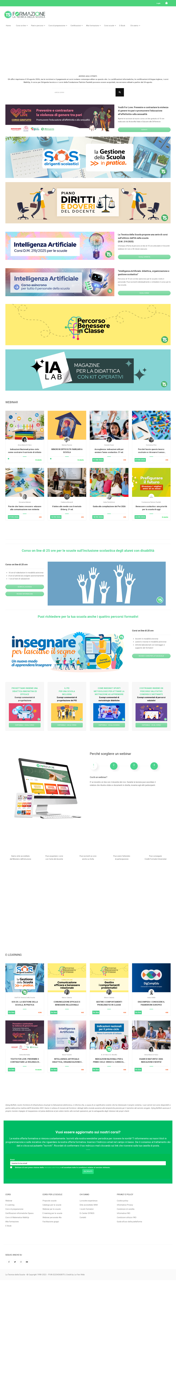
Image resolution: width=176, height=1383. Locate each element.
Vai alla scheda (25, 425)
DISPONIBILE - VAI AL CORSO (24, 725)
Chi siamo (134, 26)
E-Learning (9, 1205)
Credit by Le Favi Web (75, 1274)
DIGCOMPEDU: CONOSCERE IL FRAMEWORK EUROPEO (151, 1003)
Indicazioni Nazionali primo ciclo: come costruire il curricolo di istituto (24, 450)
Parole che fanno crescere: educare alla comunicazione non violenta (24, 508)
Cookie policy (122, 1201)
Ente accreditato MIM (89, 1205)
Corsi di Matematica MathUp (17, 1217)
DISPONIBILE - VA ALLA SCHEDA (109, 725)
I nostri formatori (87, 1209)
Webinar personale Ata (52, 1217)
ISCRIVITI (144, 130)
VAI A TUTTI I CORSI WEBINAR (157, 528)
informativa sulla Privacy (52, 1167)
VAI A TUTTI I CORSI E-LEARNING (156, 1080)
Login (158, 3)
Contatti (83, 1217)
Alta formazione (92, 26)
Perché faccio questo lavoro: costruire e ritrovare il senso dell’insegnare (151, 451)
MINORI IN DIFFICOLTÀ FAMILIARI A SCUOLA (66, 450)
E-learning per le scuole (52, 1213)
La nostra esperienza (88, 1201)
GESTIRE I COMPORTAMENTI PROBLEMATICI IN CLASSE (109, 1003)
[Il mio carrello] (166, 3)
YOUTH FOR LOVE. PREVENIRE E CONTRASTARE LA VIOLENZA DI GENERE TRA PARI (24, 1060)
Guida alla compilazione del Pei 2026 (109, 506)
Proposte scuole (50, 1201)
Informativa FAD (123, 1213)
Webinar (8, 1201)
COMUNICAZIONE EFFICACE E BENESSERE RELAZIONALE (67, 1003)
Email (12, 1160)
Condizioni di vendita (125, 1209)
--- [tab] (93, 765)
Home (8, 26)
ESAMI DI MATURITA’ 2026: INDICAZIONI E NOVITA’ (151, 1060)
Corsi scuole (109, 26)
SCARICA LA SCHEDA (25, 587)
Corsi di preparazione (56, 26)
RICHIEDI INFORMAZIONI (25, 594)
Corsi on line (21, 26)
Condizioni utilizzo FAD (126, 1217)
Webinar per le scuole (52, 1209)
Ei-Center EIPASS (87, 1213)
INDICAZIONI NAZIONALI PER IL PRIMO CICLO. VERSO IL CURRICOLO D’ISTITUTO (109, 1060)
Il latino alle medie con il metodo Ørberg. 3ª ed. (66, 508)
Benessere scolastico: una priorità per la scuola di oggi (151, 508)
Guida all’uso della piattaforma (129, 1221)
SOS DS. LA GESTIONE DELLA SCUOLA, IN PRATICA (25, 1003)
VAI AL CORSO (144, 293)
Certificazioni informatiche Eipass (19, 1213)
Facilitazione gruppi (51, 1221)
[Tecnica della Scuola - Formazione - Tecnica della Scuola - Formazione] (24, 16)
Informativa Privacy (125, 1205)
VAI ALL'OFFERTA (144, 257)
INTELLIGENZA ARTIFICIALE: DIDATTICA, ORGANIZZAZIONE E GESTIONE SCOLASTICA (67, 1060)
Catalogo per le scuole (52, 1205)
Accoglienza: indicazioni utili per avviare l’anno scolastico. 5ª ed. (109, 450)
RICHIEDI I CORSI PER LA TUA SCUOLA (151, 656)
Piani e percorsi (37, 26)
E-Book (122, 26)
